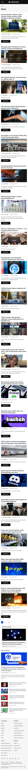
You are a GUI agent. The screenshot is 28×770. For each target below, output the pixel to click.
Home (2, 6)
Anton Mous (5, 95)
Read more (4, 42)
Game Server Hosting (18, 737)
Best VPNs (16, 728)
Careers (15, 750)
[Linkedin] (10, 758)
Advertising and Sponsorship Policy (16, 763)
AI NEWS (4, 639)
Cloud (2, 735)
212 (9, 622)
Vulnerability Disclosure (5, 764)
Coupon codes (4, 755)
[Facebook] (4, 758)
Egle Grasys (5, 646)
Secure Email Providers (19, 730)
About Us (16, 743)
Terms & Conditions (4, 763)
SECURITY (4, 664)
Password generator (5, 743)
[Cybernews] (14, 2)
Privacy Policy (18, 762)
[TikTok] (13, 758)
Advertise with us (17, 748)
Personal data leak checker (7, 745)
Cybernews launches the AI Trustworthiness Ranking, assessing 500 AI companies (13, 643)
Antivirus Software (18, 723)
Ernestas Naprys (5, 672)
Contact (7, 762)
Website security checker (6, 750)
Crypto (2, 733)
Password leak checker (6, 748)
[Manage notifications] (24, 767)
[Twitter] (2, 758)
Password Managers (18, 725)
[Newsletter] (18, 758)
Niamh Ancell (5, 488)
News (2, 723)
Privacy (2, 730)
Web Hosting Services (18, 735)
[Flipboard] (15, 758)
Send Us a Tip (17, 745)
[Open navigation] (2, 2)
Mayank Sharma (5, 124)
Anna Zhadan (5, 183)
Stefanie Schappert (6, 34)
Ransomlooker (4, 753)
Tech (2, 737)
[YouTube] (7, 758)
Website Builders (17, 733)
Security (3, 728)
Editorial (3, 725)
